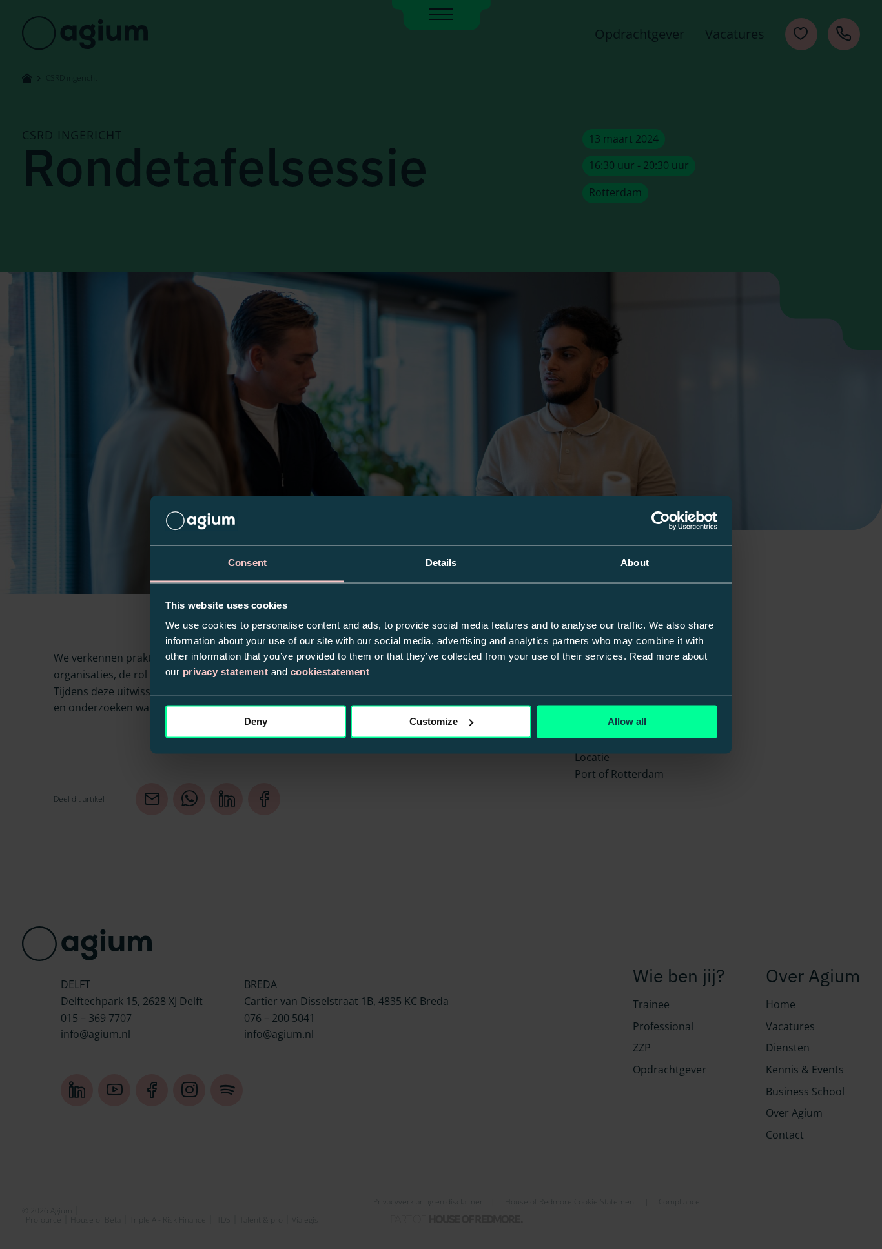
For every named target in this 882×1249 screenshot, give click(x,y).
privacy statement (226, 672)
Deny (255, 721)
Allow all (627, 721)
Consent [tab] (247, 563)
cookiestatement (330, 672)
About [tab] (634, 563)
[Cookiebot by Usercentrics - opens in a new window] (660, 520)
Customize (433, 721)
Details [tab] (441, 563)
